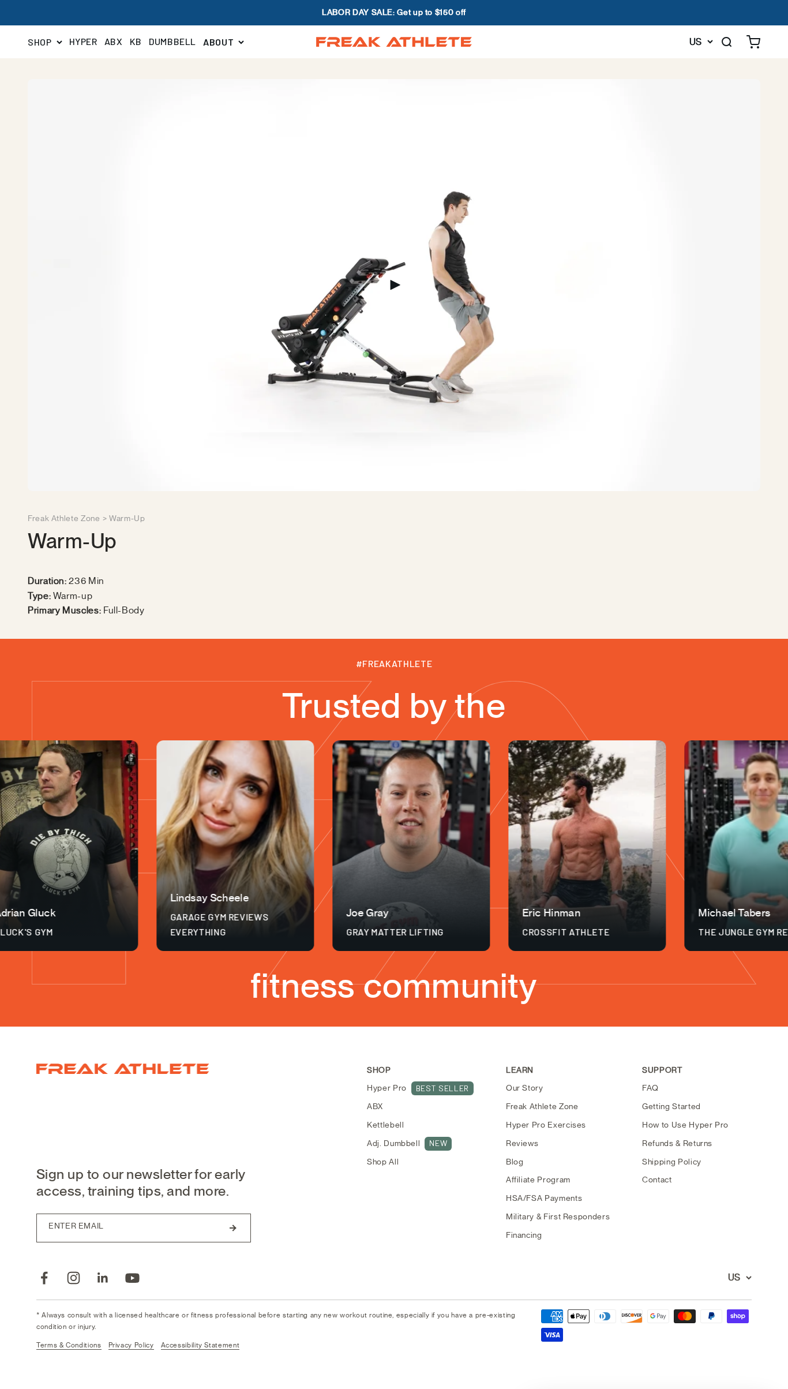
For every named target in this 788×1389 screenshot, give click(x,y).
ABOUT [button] (218, 41)
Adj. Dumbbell (407, 1143)
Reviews (522, 1143)
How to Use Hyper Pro (685, 1125)
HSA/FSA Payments (544, 1198)
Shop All (383, 1162)
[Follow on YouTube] (132, 1278)
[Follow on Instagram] (73, 1278)
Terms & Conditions (69, 1345)
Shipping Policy (671, 1162)
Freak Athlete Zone (64, 518)
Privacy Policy (131, 1345)
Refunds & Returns (677, 1143)
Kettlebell (385, 1125)
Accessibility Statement (200, 1345)
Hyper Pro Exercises (546, 1125)
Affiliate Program (538, 1180)
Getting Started (671, 1106)
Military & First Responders (558, 1217)
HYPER (83, 41)
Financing (524, 1235)
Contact (656, 1180)
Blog (515, 1162)
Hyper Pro (418, 1088)
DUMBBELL (172, 41)
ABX (113, 41)
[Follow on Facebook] (44, 1278)
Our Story (524, 1088)
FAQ (650, 1088)
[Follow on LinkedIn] (103, 1278)
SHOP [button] (40, 41)
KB (136, 41)
